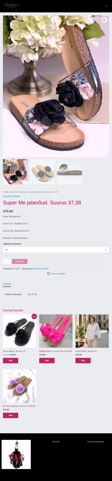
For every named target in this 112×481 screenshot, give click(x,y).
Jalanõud (23, 192)
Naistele (14, 192)
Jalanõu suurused (12, 244)
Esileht (6, 192)
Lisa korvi (19, 261)
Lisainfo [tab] (7, 286)
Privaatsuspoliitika (95, 441)
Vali (10, 360)
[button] (104, 20)
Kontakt (56, 441)
